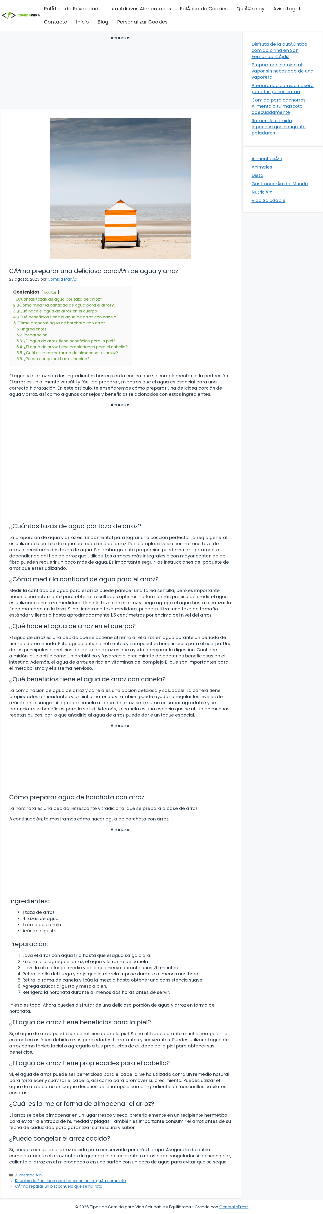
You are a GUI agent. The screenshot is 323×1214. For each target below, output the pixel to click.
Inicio (82, 21)
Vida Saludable (268, 200)
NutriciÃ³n (262, 192)
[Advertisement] (120, 73)
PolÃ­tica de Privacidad (71, 8)
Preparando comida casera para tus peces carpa (283, 88)
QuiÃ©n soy (250, 8)
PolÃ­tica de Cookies (204, 8)
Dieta (257, 175)
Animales (262, 167)
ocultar (50, 292)
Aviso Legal (286, 8)
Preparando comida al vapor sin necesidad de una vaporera (283, 71)
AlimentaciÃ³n (28, 1175)
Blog (103, 21)
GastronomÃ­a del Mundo (280, 184)
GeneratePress (234, 1207)
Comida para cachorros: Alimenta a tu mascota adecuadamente (279, 106)
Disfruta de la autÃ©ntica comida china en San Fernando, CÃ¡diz (279, 50)
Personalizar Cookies (142, 21)
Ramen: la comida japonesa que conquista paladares (279, 127)
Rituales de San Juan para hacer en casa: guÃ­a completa (70, 1180)
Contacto (55, 21)
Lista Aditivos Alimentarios (139, 8)
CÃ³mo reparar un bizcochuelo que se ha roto (58, 1186)
